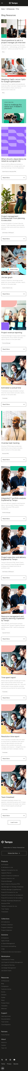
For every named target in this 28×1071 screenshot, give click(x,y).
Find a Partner (5, 1034)
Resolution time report (10, 736)
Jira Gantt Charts (6, 970)
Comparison (4, 986)
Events (3, 992)
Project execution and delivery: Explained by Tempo (13, 558)
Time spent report (8, 677)
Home (3, 9)
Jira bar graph (7, 277)
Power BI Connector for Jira (9, 892)
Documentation (5, 1019)
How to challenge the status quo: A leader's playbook (13, 106)
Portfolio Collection (7, 924)
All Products (4, 864)
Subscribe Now (13, 853)
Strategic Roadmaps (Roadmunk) (11, 900)
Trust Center (5, 1022)
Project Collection (6, 930)
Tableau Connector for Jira (9, 906)
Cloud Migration (6, 1024)
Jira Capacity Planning (7, 965)
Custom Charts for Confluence (10, 875)
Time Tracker (5, 909)
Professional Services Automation (11, 952)
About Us (4, 1042)
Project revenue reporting (11, 332)
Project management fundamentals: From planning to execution (13, 218)
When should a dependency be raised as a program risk (13, 160)
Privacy (9, 1064)
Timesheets (4, 911)
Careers (3, 1045)
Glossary (3, 994)
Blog (2, 983)
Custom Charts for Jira (7, 878)
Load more (14, 822)
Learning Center (6, 1016)
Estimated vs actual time (11, 388)
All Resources (10, 9)
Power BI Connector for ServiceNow (12, 898)
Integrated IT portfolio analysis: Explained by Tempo (13, 499)
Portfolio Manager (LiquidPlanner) (11, 889)
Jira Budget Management (8, 968)
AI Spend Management (8, 943)
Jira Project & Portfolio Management (12, 962)
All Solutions (5, 938)
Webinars (4, 1008)
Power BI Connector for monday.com (12, 895)
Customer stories (6, 989)
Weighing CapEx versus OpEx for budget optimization (13, 80)
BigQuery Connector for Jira (9, 870)
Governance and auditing (8, 946)
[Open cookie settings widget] (3, 1068)
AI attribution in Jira (7, 867)
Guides (3, 997)
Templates (4, 1005)
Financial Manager (6, 881)
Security (15, 1064)
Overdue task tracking (10, 443)
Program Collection (7, 927)
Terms (3, 1064)
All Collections (5, 922)
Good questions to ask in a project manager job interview (13, 41)
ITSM (3, 949)
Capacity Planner (6, 873)
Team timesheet (7, 797)
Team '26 (4, 1048)
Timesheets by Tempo (7, 959)
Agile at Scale (5, 940)
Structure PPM (5, 903)
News (3, 1000)
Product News (5, 1003)
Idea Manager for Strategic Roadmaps (12, 887)
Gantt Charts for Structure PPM (10, 884)
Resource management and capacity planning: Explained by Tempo (12, 618)
